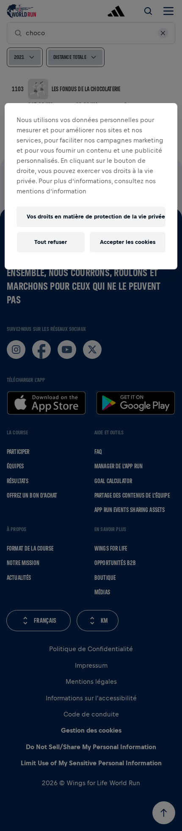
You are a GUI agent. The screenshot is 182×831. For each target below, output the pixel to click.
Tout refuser (50, 242)
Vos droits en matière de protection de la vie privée (96, 216)
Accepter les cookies (127, 242)
